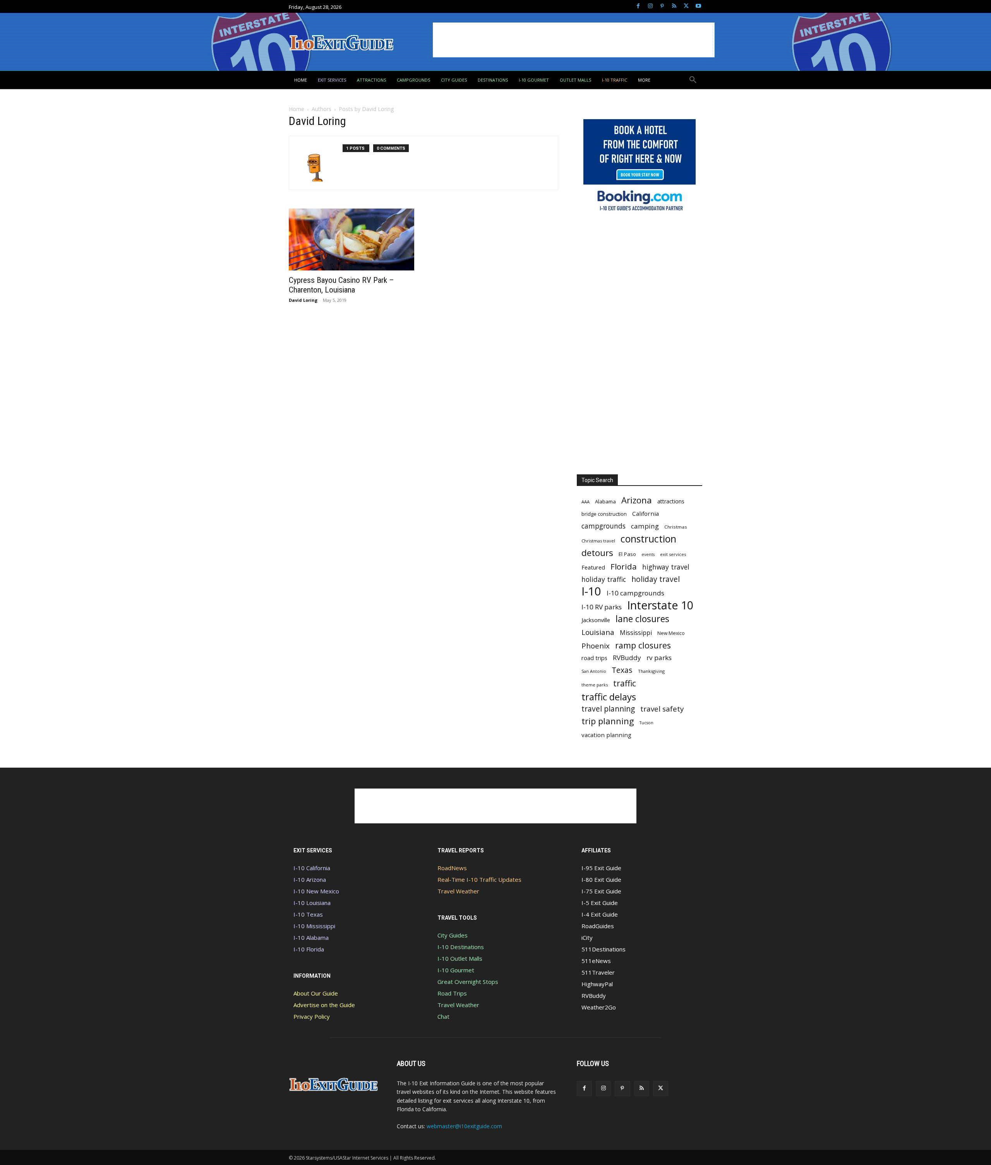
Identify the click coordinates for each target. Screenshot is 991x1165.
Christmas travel (598, 541)
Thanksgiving (651, 671)
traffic (624, 683)
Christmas (675, 527)
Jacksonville (595, 620)
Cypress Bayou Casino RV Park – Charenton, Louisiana (341, 284)
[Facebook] (638, 6)
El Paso (627, 554)
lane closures (642, 619)
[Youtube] (698, 6)
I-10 (591, 591)
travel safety (662, 709)
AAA (585, 502)
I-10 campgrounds (635, 593)
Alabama (605, 501)
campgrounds (603, 526)
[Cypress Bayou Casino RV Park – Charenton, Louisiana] (351, 239)
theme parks (594, 685)
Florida (623, 567)
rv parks (659, 657)
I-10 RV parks (601, 607)
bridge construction (604, 513)
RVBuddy (627, 657)
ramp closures (643, 645)
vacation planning (606, 735)
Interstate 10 (660, 605)
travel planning (608, 709)
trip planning (607, 721)
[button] (693, 80)
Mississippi (636, 633)
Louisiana (597, 632)
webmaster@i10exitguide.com (464, 1126)
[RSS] (674, 6)
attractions (670, 501)
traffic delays (608, 697)
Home (296, 109)
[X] (686, 6)
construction (648, 539)
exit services (673, 554)
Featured (593, 567)
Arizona (636, 500)
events (648, 554)
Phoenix (595, 646)
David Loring (303, 300)
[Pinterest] (662, 6)
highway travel (665, 567)
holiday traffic (603, 579)
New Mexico (671, 633)
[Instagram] (650, 6)
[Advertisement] (574, 39)
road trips (594, 658)
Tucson (646, 722)
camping (645, 526)
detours (597, 553)
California (645, 513)
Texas (622, 670)
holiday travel (655, 579)
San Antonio (593, 671)
